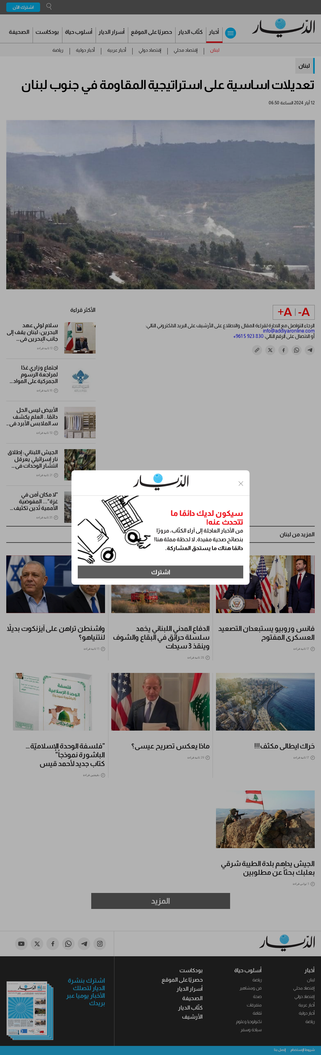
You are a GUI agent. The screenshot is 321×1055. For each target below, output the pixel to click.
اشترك (160, 572)
